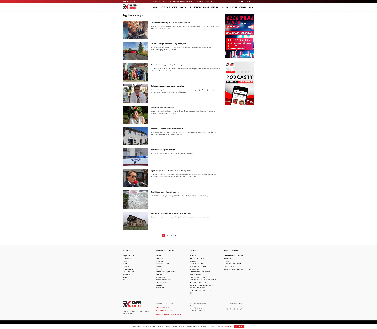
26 (175, 235)
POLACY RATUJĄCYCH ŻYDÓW (232, 264)
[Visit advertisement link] (239, 36)
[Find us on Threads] (247, 1)
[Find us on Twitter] (244, 1)
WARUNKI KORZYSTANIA (197, 288)
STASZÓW (159, 285)
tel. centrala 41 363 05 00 (164, 311)
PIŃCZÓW (159, 274)
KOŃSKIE (159, 266)
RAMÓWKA (193, 256)
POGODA (225, 7)
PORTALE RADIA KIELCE (238, 7)
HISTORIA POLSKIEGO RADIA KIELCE (201, 272)
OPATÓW (159, 269)
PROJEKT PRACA (229, 266)
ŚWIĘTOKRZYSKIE (128, 256)
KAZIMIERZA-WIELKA (163, 264)
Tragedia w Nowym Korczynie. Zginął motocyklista (168, 43)
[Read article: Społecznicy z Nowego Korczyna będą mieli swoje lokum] (135, 178)
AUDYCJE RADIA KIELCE (197, 258)
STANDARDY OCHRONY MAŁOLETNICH (201, 285)
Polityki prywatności (225, 326)
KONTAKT (193, 261)
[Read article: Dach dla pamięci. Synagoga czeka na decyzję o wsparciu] (135, 221)
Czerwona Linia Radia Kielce (165, 314)
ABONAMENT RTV (195, 274)
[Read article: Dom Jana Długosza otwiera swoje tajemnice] (135, 136)
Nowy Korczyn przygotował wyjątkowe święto (167, 65)
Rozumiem (239, 326)
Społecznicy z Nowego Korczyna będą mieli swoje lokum (171, 171)
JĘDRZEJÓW (159, 261)
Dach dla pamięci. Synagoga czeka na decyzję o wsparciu (171, 213)
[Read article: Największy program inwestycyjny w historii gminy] (135, 93)
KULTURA (183, 7)
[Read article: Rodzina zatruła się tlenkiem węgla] (135, 157)
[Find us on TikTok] (250, 1)
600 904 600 (178, 314)
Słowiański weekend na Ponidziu (162, 107)
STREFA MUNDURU (128, 272)
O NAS (251, 7)
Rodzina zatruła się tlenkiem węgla (163, 149)
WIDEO (125, 277)
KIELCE (158, 256)
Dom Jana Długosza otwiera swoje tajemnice (167, 128)
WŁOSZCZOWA (160, 288)
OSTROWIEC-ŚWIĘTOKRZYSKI (165, 272)
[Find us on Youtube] (242, 1)
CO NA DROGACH (195, 7)
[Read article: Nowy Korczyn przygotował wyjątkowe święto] (135, 72)
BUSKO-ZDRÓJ (160, 258)
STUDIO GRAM (194, 269)
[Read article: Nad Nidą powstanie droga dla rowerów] (135, 199)
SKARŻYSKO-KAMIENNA (163, 280)
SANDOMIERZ (160, 277)
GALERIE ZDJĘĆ (127, 274)
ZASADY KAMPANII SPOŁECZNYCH (200, 290)
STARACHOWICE (161, 282)
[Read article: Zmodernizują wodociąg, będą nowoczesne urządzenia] (135, 30)
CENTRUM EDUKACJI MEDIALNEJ (233, 256)
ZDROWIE (206, 7)
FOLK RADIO (227, 258)
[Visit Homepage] (130, 7)
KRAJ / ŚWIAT (165, 7)
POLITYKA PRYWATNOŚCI (197, 277)
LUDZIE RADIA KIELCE (196, 264)
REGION (155, 7)
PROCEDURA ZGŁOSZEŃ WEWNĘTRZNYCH (203, 280)
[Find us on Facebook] (224, 309)
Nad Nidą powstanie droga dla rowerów (165, 192)
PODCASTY (227, 261)
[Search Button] (253, 1)
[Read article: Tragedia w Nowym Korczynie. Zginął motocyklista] (135, 51)
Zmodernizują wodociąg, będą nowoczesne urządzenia (170, 22)
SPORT (174, 7)
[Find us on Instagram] (239, 1)
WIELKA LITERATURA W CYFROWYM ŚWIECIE (237, 269)
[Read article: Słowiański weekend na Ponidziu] (135, 115)
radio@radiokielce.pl (163, 307)
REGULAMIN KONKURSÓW (198, 282)
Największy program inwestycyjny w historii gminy (168, 86)
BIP (191, 293)
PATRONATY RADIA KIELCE (198, 266)
